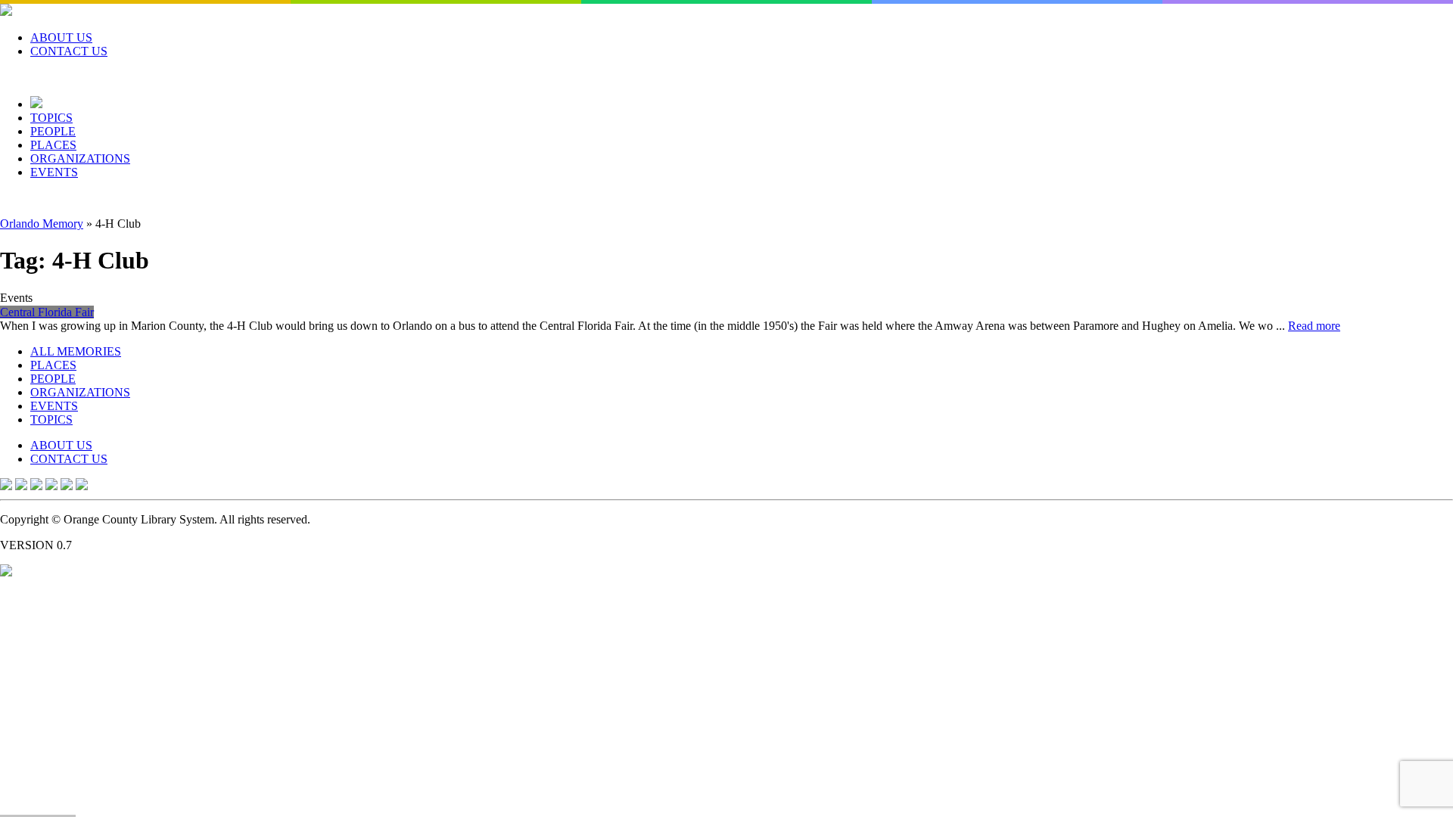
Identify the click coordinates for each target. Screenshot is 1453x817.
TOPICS (51, 117)
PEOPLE (53, 131)
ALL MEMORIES (75, 351)
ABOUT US (61, 37)
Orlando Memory (41, 223)
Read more (1314, 325)
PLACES (53, 144)
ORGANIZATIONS (80, 158)
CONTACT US (68, 51)
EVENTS (54, 172)
